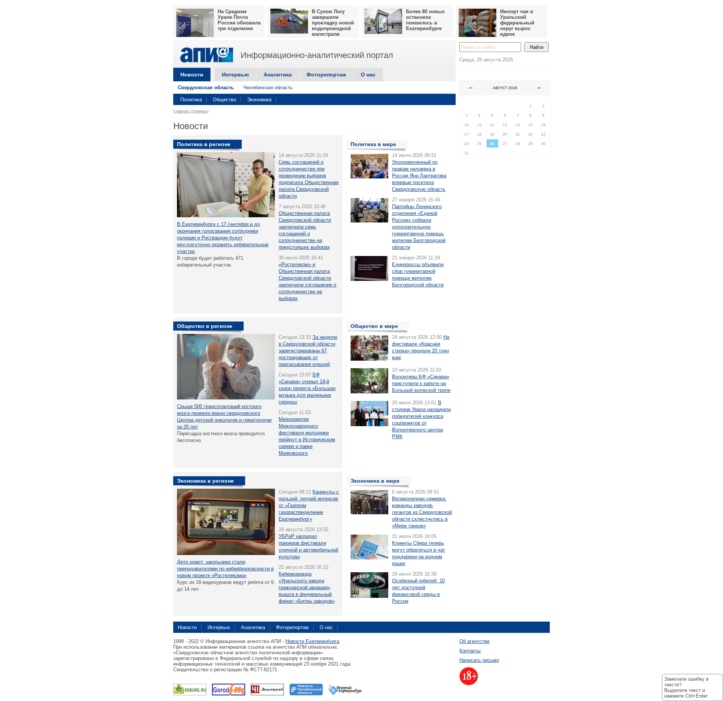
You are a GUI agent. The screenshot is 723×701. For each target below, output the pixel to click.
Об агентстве (474, 641)
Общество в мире (374, 326)
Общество (224, 99)
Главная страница (190, 111)
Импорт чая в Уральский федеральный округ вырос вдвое (517, 23)
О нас (368, 75)
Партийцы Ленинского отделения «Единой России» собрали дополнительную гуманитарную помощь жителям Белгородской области (418, 227)
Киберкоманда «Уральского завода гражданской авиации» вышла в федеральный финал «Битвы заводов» (307, 587)
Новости (191, 75)
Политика (191, 99)
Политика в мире (373, 144)
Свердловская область (206, 87)
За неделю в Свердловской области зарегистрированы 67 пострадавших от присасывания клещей (308, 350)
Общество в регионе (204, 326)
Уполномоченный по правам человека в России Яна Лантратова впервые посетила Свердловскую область (419, 175)
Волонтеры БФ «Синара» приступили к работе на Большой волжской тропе (421, 383)
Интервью (235, 75)
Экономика (259, 99)
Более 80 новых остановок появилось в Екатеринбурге (425, 20)
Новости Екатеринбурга (312, 641)
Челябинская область (268, 87)
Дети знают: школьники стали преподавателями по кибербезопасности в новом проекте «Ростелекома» (225, 568)
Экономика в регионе (205, 481)
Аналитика (278, 75)
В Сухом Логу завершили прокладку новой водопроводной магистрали (333, 23)
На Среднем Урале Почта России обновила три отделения (239, 20)
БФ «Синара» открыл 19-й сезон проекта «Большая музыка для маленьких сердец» (307, 388)
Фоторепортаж (326, 75)
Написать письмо (479, 660)
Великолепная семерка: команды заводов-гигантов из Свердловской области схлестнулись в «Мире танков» (422, 512)
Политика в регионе (203, 144)
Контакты (469, 651)
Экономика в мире (375, 481)
